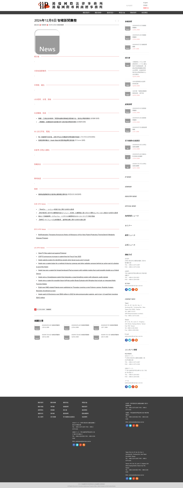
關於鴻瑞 (40, 406)
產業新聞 (65, 413)
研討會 (65, 410)
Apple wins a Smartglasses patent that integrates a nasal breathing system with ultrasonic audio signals (73, 277)
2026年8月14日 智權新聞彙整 (80, 325)
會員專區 (84, 410)
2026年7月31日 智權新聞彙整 (51, 334)
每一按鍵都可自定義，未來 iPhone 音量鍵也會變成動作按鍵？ (59, 137)
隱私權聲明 (85, 413)
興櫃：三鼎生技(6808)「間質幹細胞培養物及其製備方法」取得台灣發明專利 (64, 118)
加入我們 (40, 417)
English (145, 2)
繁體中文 (146, 8)
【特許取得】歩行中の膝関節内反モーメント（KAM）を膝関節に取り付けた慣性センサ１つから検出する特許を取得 (78, 213)
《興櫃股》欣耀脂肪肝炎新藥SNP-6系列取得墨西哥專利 (57, 122)
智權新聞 (43, 25)
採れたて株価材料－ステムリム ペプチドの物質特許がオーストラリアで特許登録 (66, 216)
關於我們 (40, 402)
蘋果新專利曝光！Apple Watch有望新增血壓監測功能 (56, 140)
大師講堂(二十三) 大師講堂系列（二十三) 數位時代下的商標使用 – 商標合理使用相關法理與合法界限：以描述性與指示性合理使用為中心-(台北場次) (139, 68)
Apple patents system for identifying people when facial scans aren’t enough (63, 260)
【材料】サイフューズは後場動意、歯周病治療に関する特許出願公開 (62, 219)
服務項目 (40, 413)
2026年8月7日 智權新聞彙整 (109, 325)
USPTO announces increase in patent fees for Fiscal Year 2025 (59, 256)
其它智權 (53, 417)
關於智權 (53, 402)
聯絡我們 (84, 406)
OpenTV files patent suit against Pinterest (52, 253)
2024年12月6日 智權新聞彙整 (56, 25)
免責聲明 (84, 417)
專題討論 (84, 402)
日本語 (145, 5)
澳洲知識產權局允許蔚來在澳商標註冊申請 (52, 194)
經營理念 (40, 410)
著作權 (53, 413)
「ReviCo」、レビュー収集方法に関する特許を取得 (56, 209)
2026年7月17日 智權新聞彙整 (110, 334)
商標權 (53, 410)
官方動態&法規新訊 (69, 417)
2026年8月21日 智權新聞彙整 (51, 325)
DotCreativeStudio (111, 486)
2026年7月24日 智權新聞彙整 (80, 334)
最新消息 (65, 402)
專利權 (53, 406)
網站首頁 (36, 25)
